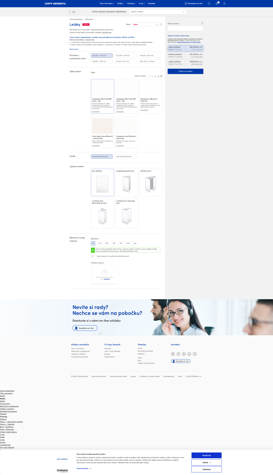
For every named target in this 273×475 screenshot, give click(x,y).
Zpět (74, 12)
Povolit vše (207, 455)
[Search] (209, 3)
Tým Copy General (7, 448)
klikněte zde (106, 32)
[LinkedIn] (178, 354)
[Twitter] (189, 354)
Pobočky (142, 344)
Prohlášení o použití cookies (150, 376)
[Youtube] (195, 354)
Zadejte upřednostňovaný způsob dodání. (189, 42)
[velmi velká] (161, 76)
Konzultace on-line (86, 328)
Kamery (133, 376)
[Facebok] (173, 354)
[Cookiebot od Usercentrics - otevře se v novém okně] (62, 470)
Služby (2, 396)
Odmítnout (207, 469)
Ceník (180, 376)
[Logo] (55, 3)
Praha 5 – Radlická (7, 424)
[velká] (158, 76)
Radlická (141, 354)
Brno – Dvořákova (6, 427)
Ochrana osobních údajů (118, 376)
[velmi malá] (148, 76)
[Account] (224, 3)
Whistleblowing (168, 376)
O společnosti (5, 445)
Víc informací (95, 111)
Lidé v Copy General (112, 351)
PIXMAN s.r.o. (197, 376)
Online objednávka (7, 391)
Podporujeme (110, 357)
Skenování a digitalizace (80, 351)
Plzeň (140, 358)
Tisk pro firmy (5, 404)
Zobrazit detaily (82, 468)
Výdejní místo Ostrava (146, 363)
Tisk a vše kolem (77, 349)
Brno (139, 361)
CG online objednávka (76, 19)
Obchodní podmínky (98, 376)
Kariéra (107, 354)
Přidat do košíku (185, 71)
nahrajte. (107, 279)
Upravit (205, 462)
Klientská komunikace (79, 357)
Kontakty (175, 344)
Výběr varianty (89, 19)
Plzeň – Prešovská (7, 430)
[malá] (152, 76)
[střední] (155, 76)
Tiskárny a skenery (78, 354)
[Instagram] (184, 354)
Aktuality (108, 349)
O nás (2, 435)
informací (74, 49)
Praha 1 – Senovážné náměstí (11, 422)
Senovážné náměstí (145, 351)
